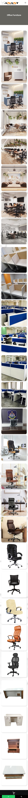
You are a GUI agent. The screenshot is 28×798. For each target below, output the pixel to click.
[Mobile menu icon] (25, 2)
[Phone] (21, 796)
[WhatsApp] (8, 796)
